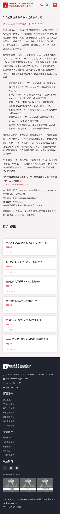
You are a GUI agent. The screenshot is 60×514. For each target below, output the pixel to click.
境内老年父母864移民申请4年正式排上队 (26, 243)
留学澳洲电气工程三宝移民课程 (21, 300)
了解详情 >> (10, 247)
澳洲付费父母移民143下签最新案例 (23, 281)
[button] (55, 5)
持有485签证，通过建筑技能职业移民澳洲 (27, 339)
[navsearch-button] (47, 5)
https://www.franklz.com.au (15, 184)
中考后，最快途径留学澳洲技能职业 (23, 320)
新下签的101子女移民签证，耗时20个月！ (26, 262)
